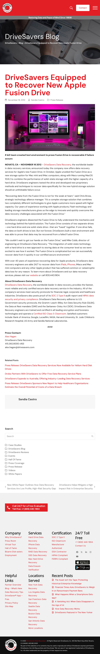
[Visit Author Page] (12, 401)
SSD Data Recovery (37, 555)
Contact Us (80, 545)
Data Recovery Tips (14, 592)
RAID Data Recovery (37, 551)
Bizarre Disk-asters (13, 551)
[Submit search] (92, 436)
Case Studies (15, 445)
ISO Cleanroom (59, 541)
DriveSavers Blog (16, 448)
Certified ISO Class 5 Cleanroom (49, 313)
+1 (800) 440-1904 (84, 542)
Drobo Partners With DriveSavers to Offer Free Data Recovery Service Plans (43, 373)
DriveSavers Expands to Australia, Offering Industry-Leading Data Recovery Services (47, 378)
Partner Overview (13, 585)
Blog (21, 43)
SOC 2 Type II (58, 295)
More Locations (35, 628)
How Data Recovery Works (67, 609)
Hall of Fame (11, 548)
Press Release (56, 100)
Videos (11, 470)
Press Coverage (16, 463)
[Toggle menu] (95, 7)
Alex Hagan (10, 336)
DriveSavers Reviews (18, 452)
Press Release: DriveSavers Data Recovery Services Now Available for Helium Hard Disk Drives (48, 367)
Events (11, 455)
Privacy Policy (11, 603)
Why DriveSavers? (13, 537)
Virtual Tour (10, 544)
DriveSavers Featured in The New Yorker (73, 612)
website (34, 275)
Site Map (9, 606)
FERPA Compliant (60, 559)
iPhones (71, 264)
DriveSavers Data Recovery (57, 164)
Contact (83, 7)
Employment (11, 555)
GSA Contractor (59, 551)
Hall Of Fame (14, 459)
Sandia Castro (37, 100)
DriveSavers (11, 43)
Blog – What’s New (13, 588)
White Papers (15, 474)
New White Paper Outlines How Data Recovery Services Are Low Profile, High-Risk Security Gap (30, 486)
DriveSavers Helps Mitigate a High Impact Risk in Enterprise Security (75, 486)
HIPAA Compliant (60, 555)
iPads (63, 264)
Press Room (10, 541)
